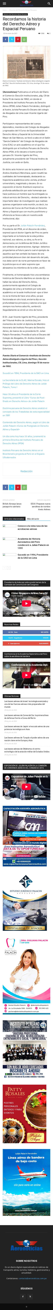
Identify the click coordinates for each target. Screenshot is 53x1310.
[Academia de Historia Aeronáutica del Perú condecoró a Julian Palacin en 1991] (9, 542)
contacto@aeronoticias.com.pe (33, 1278)
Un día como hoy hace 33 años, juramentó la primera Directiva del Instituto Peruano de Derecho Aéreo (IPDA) (24, 440)
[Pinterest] (18, 39)
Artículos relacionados (14, 519)
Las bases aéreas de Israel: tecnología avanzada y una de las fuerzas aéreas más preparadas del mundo (26, 704)
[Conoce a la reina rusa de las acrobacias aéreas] (9, 529)
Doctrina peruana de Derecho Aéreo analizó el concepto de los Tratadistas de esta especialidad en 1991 (26, 412)
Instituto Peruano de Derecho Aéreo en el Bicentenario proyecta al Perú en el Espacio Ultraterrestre (24, 454)
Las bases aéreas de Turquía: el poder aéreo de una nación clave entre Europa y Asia (26, 739)
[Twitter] (11, 39)
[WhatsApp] (24, 39)
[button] (4, 3)
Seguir (45, 638)
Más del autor (33, 519)
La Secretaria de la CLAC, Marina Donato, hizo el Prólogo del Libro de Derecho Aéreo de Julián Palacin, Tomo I (26, 383)
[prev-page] (4, 568)
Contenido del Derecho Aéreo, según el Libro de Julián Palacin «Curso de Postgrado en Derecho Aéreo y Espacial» (26, 426)
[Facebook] (5, 39)
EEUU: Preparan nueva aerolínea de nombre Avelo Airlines (40, 507)
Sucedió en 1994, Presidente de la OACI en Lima (26, 373)
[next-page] (8, 568)
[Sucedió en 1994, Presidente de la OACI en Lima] (9, 558)
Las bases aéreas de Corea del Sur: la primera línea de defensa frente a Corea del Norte (26, 716)
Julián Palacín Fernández (33, 225)
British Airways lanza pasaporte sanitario (12, 505)
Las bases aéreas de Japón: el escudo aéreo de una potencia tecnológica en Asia (26, 727)
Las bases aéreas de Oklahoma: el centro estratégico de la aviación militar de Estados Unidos (26, 750)
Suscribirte (43, 643)
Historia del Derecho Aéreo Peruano (23, 10)
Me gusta (44, 632)
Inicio (5, 10)
